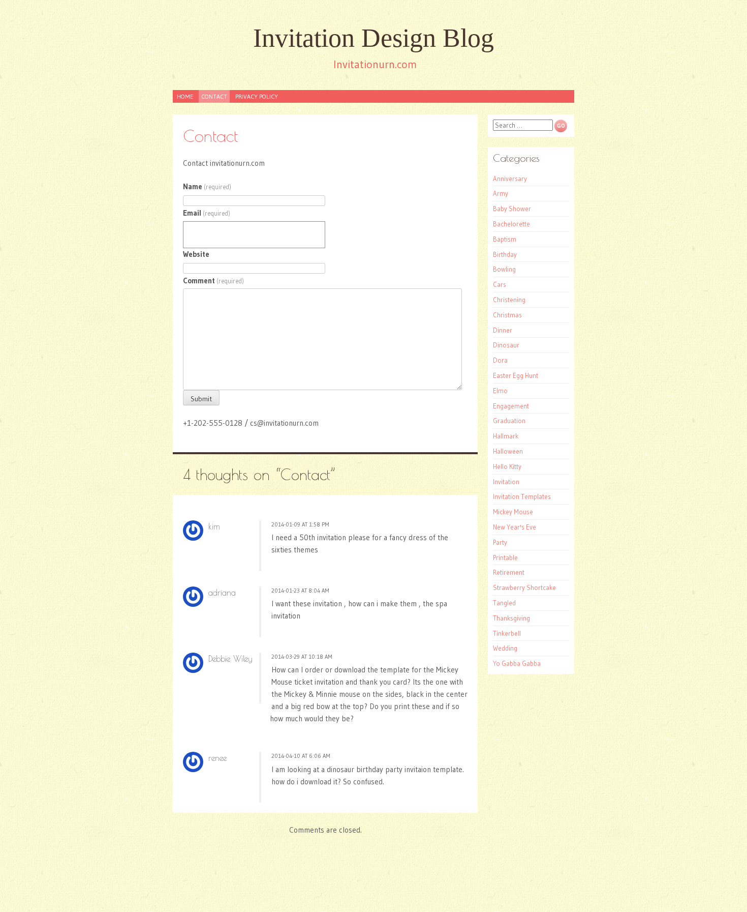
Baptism (504, 239)
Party (500, 542)
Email (206, 213)
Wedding (505, 648)
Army (500, 193)
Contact (214, 96)
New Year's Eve (514, 527)
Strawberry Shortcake (524, 587)
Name (207, 186)
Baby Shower (512, 208)
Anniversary (510, 178)
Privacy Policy (256, 96)
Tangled (504, 603)
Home (185, 96)
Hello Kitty (507, 466)
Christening (509, 300)
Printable (505, 557)
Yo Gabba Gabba (517, 663)
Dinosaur (506, 345)
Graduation (509, 421)
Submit (201, 398)
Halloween (508, 451)
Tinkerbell (507, 633)
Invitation (506, 482)
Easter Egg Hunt (515, 375)
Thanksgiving (511, 618)
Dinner (502, 330)
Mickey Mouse (513, 512)
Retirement (508, 572)
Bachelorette (511, 224)
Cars (499, 284)
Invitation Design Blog (373, 37)
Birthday (505, 254)
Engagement (511, 406)
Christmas (507, 315)
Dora (500, 360)
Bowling (504, 269)
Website (196, 254)
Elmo (500, 391)
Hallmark (505, 436)
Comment (213, 280)
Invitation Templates (522, 496)
